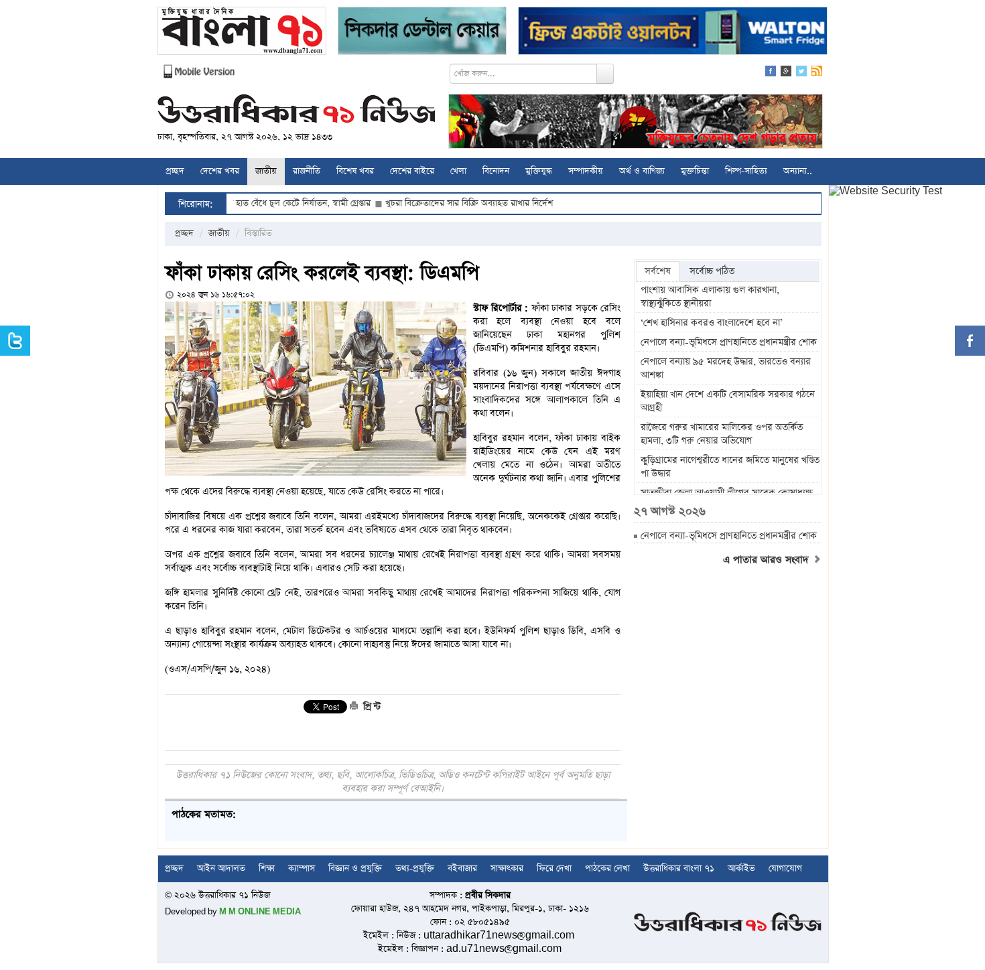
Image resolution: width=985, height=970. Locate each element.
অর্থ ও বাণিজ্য (642, 171)
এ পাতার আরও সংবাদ (767, 560)
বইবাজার (462, 868)
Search (605, 74)
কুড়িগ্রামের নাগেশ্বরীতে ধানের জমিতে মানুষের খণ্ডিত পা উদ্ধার (730, 467)
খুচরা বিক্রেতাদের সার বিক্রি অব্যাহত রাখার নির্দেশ (439, 203)
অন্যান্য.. (797, 171)
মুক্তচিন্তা (695, 171)
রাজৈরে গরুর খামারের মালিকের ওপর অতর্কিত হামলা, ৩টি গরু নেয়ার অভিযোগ (722, 434)
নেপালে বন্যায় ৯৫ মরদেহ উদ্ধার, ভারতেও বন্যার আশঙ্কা (726, 368)
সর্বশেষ (658, 271)
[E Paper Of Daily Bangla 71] (242, 32)
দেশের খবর (219, 171)
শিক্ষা (267, 868)
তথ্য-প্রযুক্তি (414, 868)
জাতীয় (266, 171)
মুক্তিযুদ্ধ (538, 171)
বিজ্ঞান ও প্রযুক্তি (355, 868)
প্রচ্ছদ (175, 171)
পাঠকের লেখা (607, 868)
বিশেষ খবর (355, 171)
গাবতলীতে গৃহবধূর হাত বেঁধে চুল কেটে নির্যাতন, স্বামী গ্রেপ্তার (240, 203)
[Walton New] (673, 32)
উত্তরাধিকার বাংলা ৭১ (678, 868)
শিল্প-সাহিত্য (746, 171)
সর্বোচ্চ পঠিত (712, 271)
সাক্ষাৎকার (506, 868)
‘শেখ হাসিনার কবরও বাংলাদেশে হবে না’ (712, 323)
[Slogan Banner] (635, 123)
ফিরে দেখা (554, 868)
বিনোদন (495, 171)
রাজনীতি (306, 171)
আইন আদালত (221, 868)
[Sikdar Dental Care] (422, 32)
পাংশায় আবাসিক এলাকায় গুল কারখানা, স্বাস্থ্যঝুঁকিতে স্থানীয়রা (710, 296)
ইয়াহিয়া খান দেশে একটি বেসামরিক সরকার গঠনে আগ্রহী (728, 401)
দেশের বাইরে (412, 171)
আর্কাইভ (741, 868)
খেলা (458, 171)
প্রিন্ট (370, 706)
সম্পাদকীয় (585, 171)
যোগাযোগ (785, 868)
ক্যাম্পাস (301, 868)
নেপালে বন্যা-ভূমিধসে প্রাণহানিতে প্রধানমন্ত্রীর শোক (729, 342)
